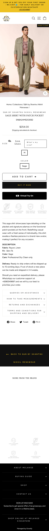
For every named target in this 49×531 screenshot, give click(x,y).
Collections (17, 104)
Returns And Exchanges (24, 305)
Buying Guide (23, 476)
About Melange (24, 468)
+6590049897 (8, 281)
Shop (24, 485)
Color (24, 161)
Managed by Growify (24, 529)
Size (20, 143)
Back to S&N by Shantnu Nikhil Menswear (26, 358)
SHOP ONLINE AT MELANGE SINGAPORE (24, 519)
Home (8, 104)
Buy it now (24, 185)
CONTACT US (23, 494)
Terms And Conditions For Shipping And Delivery (24, 312)
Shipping (15, 130)
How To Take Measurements (24, 299)
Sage (24, 166)
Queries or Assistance (24, 293)
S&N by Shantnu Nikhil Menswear (24, 112)
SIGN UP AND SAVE (24, 503)
